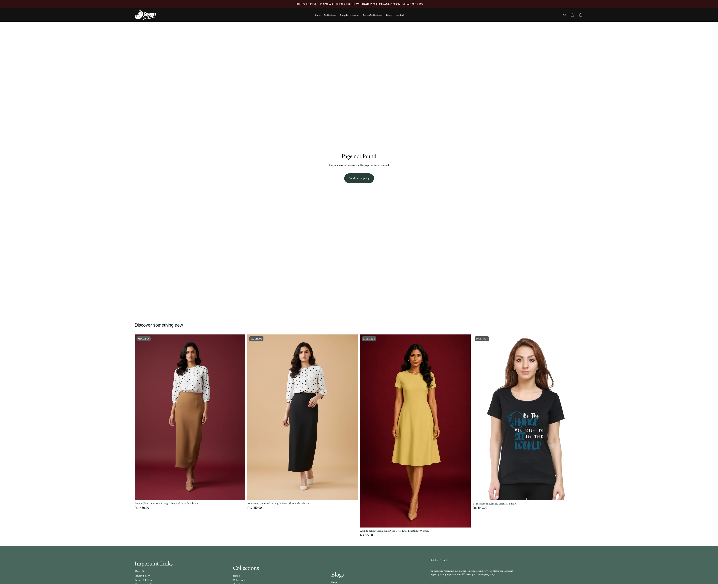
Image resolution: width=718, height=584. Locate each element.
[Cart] (581, 15)
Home (236, 575)
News (334, 582)
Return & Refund (144, 580)
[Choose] (239, 494)
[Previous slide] (140, 417)
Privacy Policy (142, 575)
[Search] (565, 15)
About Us (140, 571)
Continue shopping (359, 178)
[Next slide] (239, 417)
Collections (239, 580)
